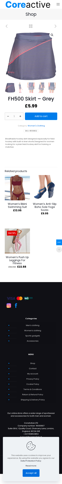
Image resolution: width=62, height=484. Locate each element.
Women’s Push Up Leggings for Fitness (17, 260)
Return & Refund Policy (32, 394)
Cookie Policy (32, 384)
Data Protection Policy (31, 460)
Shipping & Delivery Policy (33, 399)
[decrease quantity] (8, 116)
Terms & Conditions (33, 389)
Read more (31, 465)
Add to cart (41, 116)
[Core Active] (28, 4)
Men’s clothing (32, 325)
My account (32, 373)
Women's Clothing (36, 125)
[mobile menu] (58, 4)
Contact (32, 368)
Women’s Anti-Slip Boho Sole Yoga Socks (45, 207)
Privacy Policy (32, 379)
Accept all (31, 472)
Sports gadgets (32, 335)
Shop (32, 363)
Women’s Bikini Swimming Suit (17, 205)
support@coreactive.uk (31, 436)
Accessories (32, 341)
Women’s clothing (32, 330)
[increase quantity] (20, 116)
